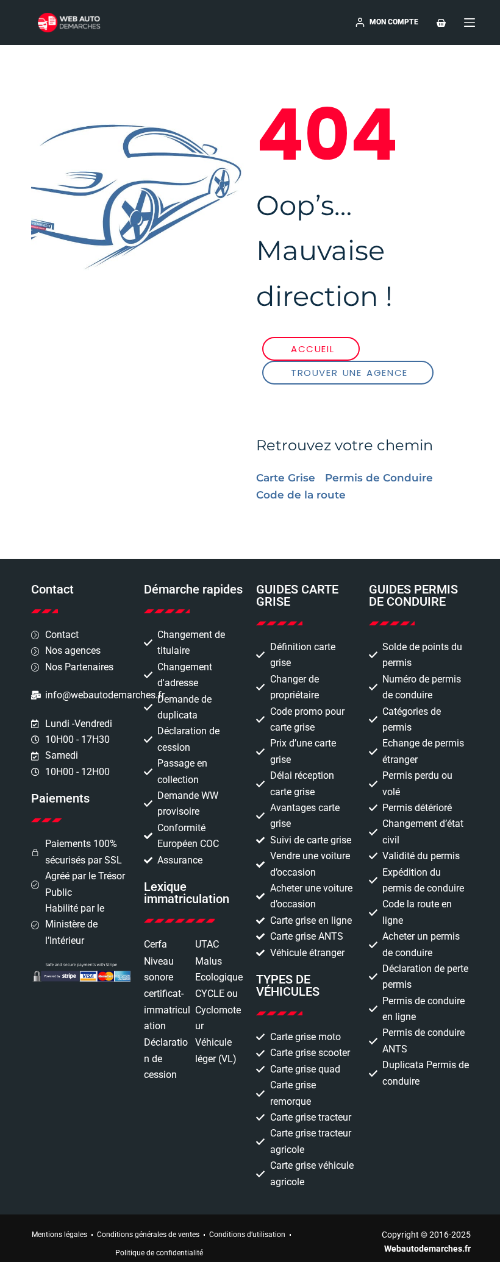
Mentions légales (59, 1234)
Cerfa (155, 944)
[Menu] (469, 22)
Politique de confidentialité (159, 1253)
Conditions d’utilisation (247, 1234)
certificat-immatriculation (167, 1010)
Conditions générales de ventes (148, 1234)
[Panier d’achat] (441, 22)
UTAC (207, 944)
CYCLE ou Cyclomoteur (218, 1010)
